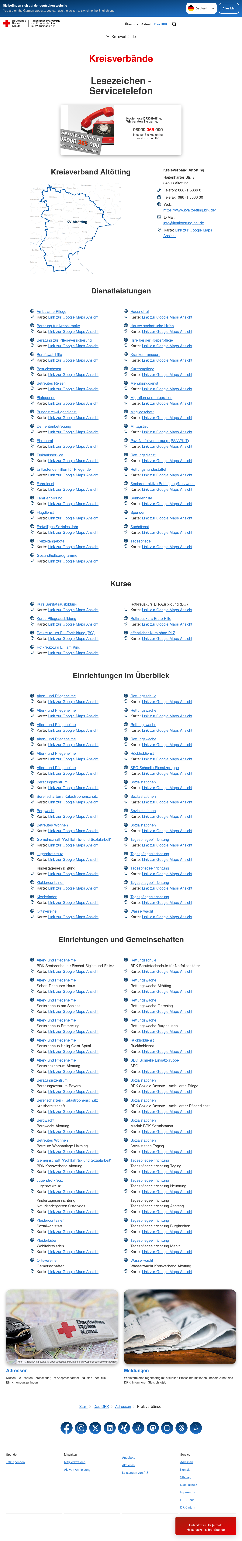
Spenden (137, 512)
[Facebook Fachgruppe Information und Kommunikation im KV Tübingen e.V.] (66, 1428)
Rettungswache (143, 710)
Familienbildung (49, 498)
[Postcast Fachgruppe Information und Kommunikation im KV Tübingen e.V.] (196, 1428)
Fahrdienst (45, 483)
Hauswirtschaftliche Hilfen (152, 325)
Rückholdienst (142, 753)
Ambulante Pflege (51, 311)
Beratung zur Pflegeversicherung (64, 340)
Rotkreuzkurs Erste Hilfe (150, 618)
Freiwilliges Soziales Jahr (57, 526)
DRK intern (187, 1507)
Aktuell (146, 24)
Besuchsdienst (49, 368)
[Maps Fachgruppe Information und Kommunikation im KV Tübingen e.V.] (138, 1428)
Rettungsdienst (143, 455)
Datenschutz (188, 1484)
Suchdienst (139, 526)
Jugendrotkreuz (50, 853)
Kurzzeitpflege (142, 368)
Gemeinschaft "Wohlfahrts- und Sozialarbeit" (74, 839)
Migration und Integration (151, 397)
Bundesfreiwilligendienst (57, 411)
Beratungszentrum (52, 782)
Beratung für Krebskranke (58, 325)
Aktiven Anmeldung (77, 1469)
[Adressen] (62, 1326)
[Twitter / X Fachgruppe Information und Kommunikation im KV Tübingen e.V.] (95, 1428)
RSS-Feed (187, 1500)
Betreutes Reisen (51, 383)
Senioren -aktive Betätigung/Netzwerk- (162, 483)
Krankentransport (145, 354)
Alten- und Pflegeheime (56, 695)
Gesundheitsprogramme (57, 555)
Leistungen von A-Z (135, 1472)
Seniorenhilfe (141, 498)
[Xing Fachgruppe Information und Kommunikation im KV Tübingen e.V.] (124, 1428)
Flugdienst (45, 512)
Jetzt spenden (15, 1462)
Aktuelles (128, 1465)
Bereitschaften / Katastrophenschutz (67, 796)
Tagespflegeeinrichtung (149, 839)
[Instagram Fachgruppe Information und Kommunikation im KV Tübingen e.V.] (81, 1428)
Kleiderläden (47, 896)
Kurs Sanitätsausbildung (57, 604)
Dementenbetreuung (54, 426)
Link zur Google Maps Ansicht (73, 317)
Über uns (131, 24)
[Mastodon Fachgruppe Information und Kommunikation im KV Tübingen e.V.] (153, 1428)
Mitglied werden (74, 1462)
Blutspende (46, 397)
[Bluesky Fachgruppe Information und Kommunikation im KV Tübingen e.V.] (167, 1428)
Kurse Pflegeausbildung (56, 618)
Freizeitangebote (50, 541)
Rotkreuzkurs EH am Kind (58, 647)
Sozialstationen (143, 782)
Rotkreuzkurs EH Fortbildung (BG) (66, 632)
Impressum (187, 1492)
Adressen (17, 1370)
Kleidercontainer (50, 882)
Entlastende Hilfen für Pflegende (64, 469)
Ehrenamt (45, 440)
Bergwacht (45, 810)
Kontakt (185, 1469)
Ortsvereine (47, 911)
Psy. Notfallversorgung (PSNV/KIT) (159, 440)
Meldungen (136, 1370)
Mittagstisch (140, 426)
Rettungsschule (143, 695)
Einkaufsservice (50, 455)
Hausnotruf (139, 311)
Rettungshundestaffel (148, 469)
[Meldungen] (180, 1326)
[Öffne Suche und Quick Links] (174, 24)
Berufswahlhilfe (49, 354)
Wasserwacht (141, 911)
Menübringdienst (144, 383)
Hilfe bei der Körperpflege (151, 340)
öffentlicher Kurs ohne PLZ (152, 632)
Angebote (128, 1457)
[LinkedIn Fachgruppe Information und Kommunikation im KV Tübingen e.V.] (110, 1428)
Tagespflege (140, 541)
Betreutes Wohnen (52, 825)
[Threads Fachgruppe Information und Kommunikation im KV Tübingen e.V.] (181, 1428)
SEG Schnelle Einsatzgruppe (154, 767)
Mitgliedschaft (142, 411)
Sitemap (185, 1477)
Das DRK (161, 24)
